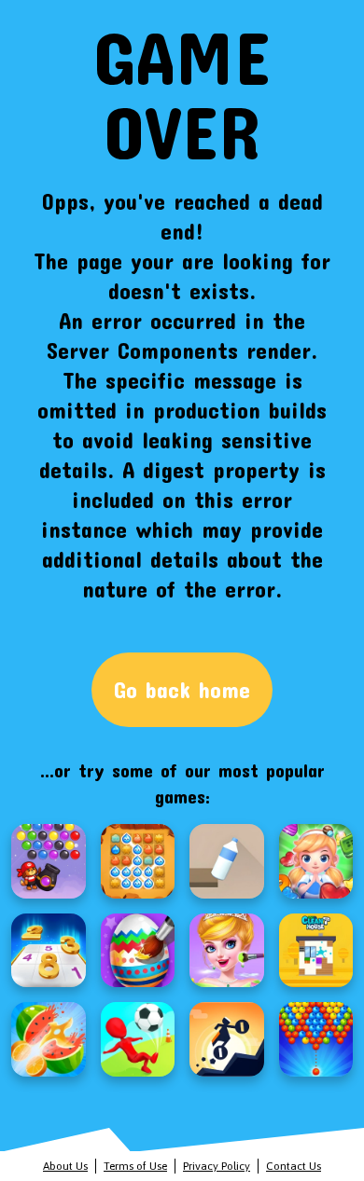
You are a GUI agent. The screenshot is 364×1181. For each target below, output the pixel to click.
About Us (65, 1166)
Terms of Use (135, 1166)
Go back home (182, 690)
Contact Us (293, 1166)
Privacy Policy (216, 1166)
